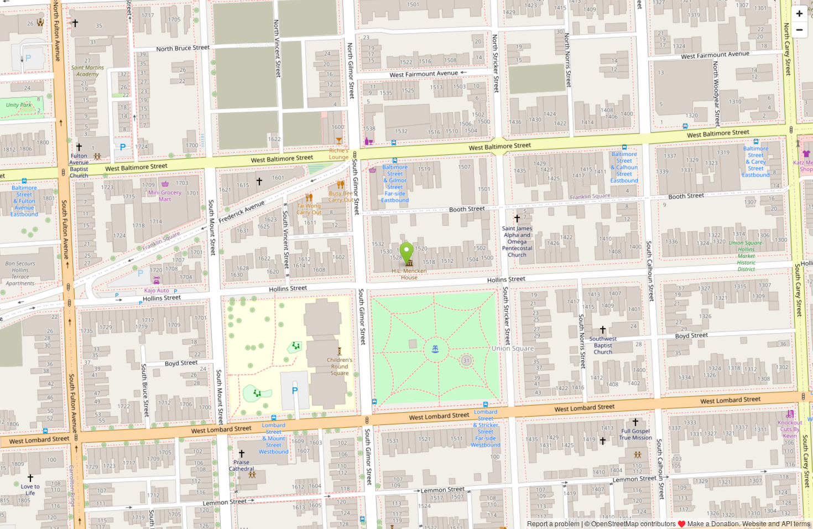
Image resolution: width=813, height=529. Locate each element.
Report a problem (553, 523)
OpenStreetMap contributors (633, 523)
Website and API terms (776, 523)
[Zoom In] (799, 14)
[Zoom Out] (799, 30)
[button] (407, 253)
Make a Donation (713, 523)
